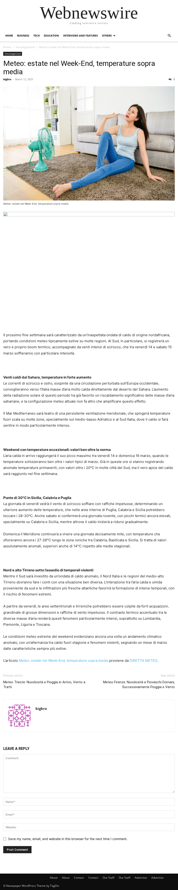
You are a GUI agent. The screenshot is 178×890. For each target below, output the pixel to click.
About (53, 878)
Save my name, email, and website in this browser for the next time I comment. (67, 839)
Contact (79, 878)
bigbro (7, 79)
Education (51, 35)
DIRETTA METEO (143, 660)
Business (23, 35)
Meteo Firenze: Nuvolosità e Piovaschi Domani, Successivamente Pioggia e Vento (139, 684)
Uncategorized (25, 47)
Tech (36, 35)
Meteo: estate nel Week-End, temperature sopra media (79, 67)
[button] (169, 36)
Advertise (141, 878)
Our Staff (108, 878)
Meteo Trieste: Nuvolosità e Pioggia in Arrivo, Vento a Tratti (44, 684)
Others (107, 35)
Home (9, 35)
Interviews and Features (80, 35)
